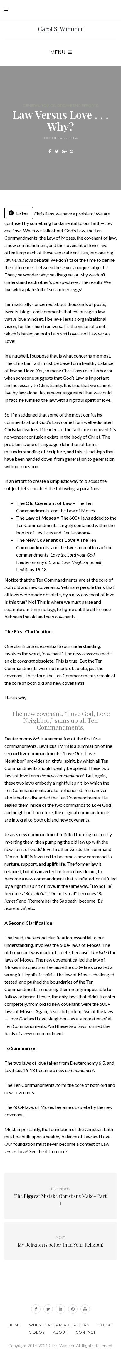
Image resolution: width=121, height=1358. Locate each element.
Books (105, 1325)
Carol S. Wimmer (60, 29)
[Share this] (49, 151)
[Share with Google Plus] (64, 151)
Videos (37, 1332)
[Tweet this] (56, 151)
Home (14, 1325)
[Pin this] (71, 151)
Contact (86, 1332)
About (60, 1332)
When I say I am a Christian (59, 1325)
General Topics (39, 105)
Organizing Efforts (77, 105)
